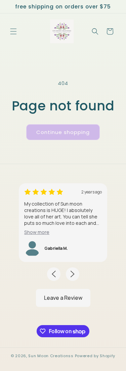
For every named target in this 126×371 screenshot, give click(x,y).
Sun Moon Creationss (50, 356)
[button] (13, 31)
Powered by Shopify (95, 356)
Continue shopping (63, 132)
